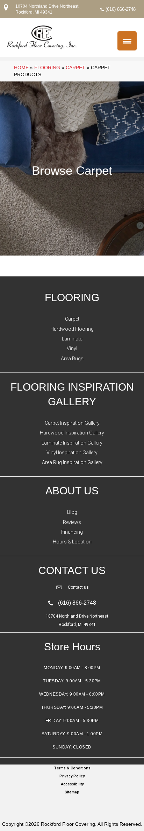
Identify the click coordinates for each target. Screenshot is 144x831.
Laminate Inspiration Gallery (72, 443)
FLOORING (72, 297)
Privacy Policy (72, 776)
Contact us (78, 587)
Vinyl (72, 348)
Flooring (47, 67)
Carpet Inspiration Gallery (72, 423)
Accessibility (72, 784)
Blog (72, 512)
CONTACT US (72, 570)
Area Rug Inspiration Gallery (72, 462)
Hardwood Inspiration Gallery (72, 433)
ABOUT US (72, 490)
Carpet (75, 67)
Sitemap (72, 792)
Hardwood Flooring (72, 329)
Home (21, 67)
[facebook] (70, 805)
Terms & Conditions (72, 768)
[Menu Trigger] (127, 40)
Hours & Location (72, 541)
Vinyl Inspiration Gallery (72, 452)
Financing (72, 532)
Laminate (72, 339)
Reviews (72, 522)
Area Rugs (72, 358)
